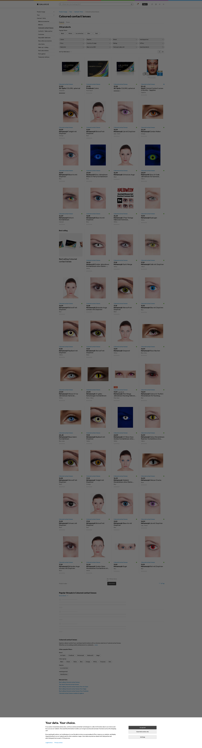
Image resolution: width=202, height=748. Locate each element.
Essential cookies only (142, 732)
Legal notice (49, 742)
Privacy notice (58, 742)
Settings (142, 737)
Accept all (142, 727)
